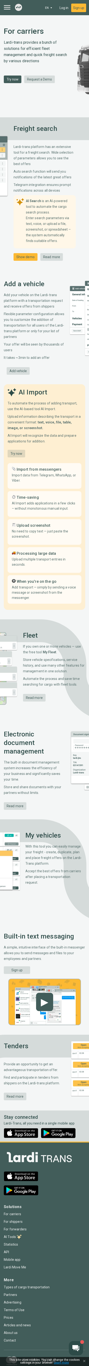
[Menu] (7, 7)
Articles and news (17, 1325)
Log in (64, 8)
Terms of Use (14, 1310)
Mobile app (12, 1260)
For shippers (13, 1222)
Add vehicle (18, 371)
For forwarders (15, 1229)
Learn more (61, 1362)
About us (11, 1333)
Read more (51, 257)
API (6, 1252)
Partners (10, 1295)
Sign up (78, 8)
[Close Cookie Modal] (84, 1361)
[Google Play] (58, 1133)
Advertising (12, 1302)
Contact (10, 1340)
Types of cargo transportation (27, 1287)
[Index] (18, 7)
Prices (8, 1317)
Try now (13, 79)
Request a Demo (39, 79)
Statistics (11, 1244)
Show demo (25, 257)
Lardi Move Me (15, 1267)
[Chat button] (76, 1348)
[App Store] (21, 1133)
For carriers (12, 1214)
